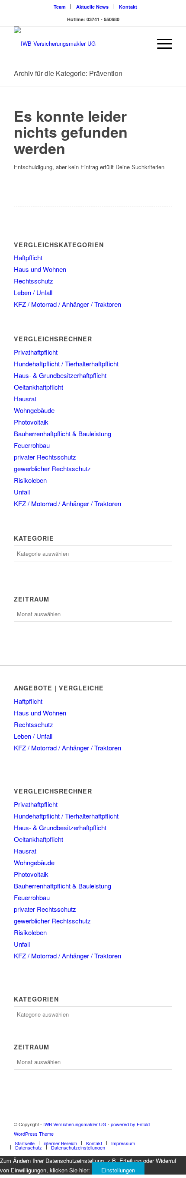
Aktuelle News (92, 6)
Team (60, 6)
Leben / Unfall (33, 292)
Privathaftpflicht (36, 351)
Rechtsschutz (33, 280)
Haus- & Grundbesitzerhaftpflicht (60, 375)
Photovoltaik (31, 421)
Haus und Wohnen (40, 269)
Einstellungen (118, 1170)
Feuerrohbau (32, 445)
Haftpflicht (28, 257)
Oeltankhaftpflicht (38, 386)
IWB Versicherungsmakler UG (74, 1124)
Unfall (22, 491)
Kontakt (128, 6)
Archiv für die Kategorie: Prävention (68, 73)
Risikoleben (30, 480)
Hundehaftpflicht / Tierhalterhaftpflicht (66, 363)
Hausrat (25, 398)
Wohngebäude (34, 410)
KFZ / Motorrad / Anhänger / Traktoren (67, 304)
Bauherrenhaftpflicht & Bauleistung (62, 433)
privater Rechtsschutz (45, 456)
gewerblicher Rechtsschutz (52, 468)
